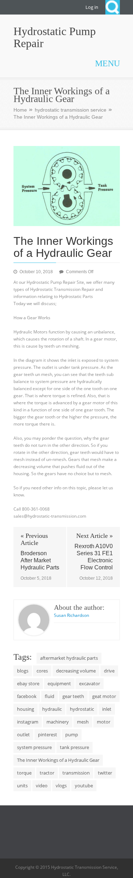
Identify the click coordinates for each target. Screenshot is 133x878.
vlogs (61, 785)
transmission (76, 773)
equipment (59, 683)
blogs (22, 671)
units (22, 785)
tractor (47, 773)
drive (109, 671)
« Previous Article (34, 539)
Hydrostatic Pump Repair (54, 37)
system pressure (34, 747)
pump (71, 734)
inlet (106, 709)
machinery (57, 722)
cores (42, 671)
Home (20, 110)
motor (103, 722)
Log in (91, 7)
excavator (89, 683)
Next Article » (94, 535)
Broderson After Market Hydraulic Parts (40, 560)
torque (24, 773)
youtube (84, 785)
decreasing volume (76, 671)
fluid (49, 696)
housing (25, 709)
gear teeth (73, 696)
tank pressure (74, 747)
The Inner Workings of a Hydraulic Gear (58, 760)
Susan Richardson (71, 615)
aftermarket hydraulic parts (69, 658)
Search (112, 7)
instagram (27, 722)
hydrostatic (82, 709)
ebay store (28, 683)
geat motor (104, 696)
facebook (27, 696)
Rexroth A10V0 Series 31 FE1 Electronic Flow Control (93, 556)
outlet (23, 734)
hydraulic (52, 709)
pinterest (47, 734)
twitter (105, 773)
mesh (83, 722)
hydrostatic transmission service (70, 110)
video (42, 785)
